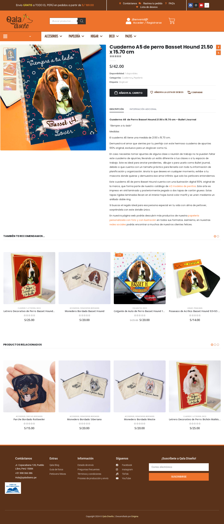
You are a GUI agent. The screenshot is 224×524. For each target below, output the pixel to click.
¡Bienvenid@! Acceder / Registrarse (146, 21)
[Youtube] (201, 5)
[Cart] (172, 21)
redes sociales (118, 224)
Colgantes (137, 308)
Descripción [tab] (117, 109)
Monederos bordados (89, 308)
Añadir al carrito (131, 92)
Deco (112, 36)
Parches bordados (34, 416)
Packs (128, 36)
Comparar (197, 92)
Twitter (218, 52)
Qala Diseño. (108, 516)
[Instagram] (196, 5)
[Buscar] (82, 21)
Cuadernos (127, 77)
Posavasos (198, 308)
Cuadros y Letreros (27, 308)
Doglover (123, 82)
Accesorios (51, 36)
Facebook (218, 47)
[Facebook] (190, 5)
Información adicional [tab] (143, 109)
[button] (105, 97)
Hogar (94, 36)
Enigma (134, 516)
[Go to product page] (29, 278)
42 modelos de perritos (182, 186)
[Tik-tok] (206, 5)
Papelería (74, 36)
